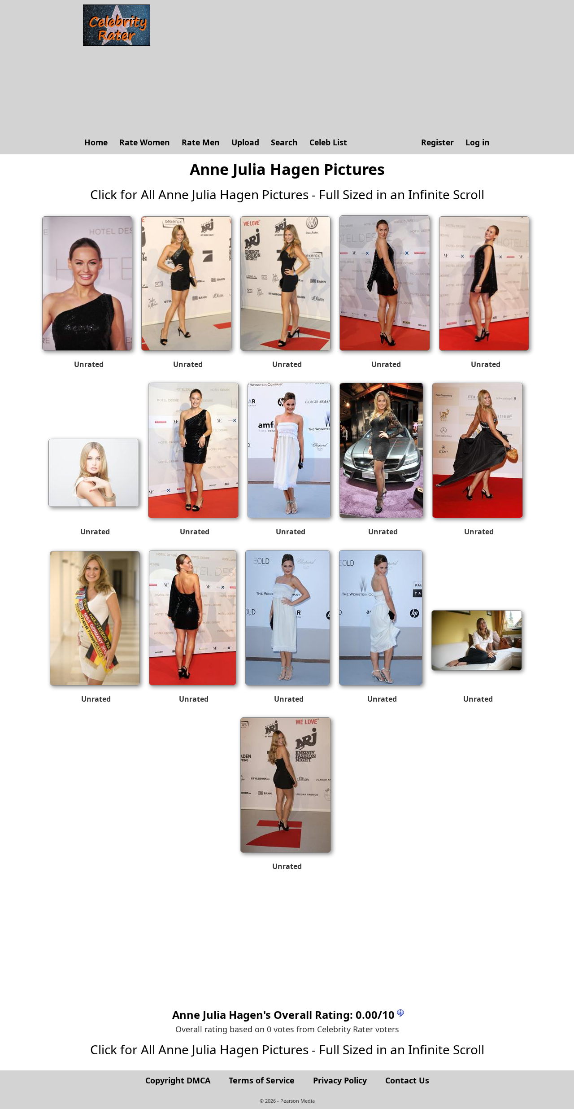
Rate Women (144, 142)
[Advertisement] (325, 67)
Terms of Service (262, 1080)
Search (284, 142)
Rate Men (201, 142)
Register (437, 142)
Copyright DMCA (177, 1080)
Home (96, 142)
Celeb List (328, 142)
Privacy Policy (340, 1080)
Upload (245, 142)
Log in (477, 142)
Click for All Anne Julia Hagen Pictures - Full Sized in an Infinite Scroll (287, 194)
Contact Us (407, 1080)
